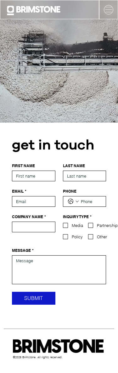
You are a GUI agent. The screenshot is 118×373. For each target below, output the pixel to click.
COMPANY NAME (29, 216)
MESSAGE (23, 250)
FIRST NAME (23, 165)
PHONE (69, 191)
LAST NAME (74, 165)
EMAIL (19, 191)
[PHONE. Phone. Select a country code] (73, 201)
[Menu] (108, 9)
